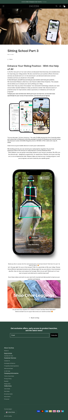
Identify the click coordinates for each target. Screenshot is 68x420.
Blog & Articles (8, 353)
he (12, 145)
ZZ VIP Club (7, 371)
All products (7, 396)
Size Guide (7, 391)
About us (6, 350)
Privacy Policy (8, 378)
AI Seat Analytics (24, 137)
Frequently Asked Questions (11, 366)
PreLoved (6, 399)
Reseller (6, 381)
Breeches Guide (8, 394)
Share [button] (11, 59)
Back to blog (35, 318)
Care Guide (7, 388)
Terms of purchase (9, 376)
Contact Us (7, 360)
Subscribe (54, 335)
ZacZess (10, 416)
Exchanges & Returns (9, 363)
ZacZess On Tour (8, 356)
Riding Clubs (7, 383)
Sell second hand (8, 368)
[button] (3, 6)
